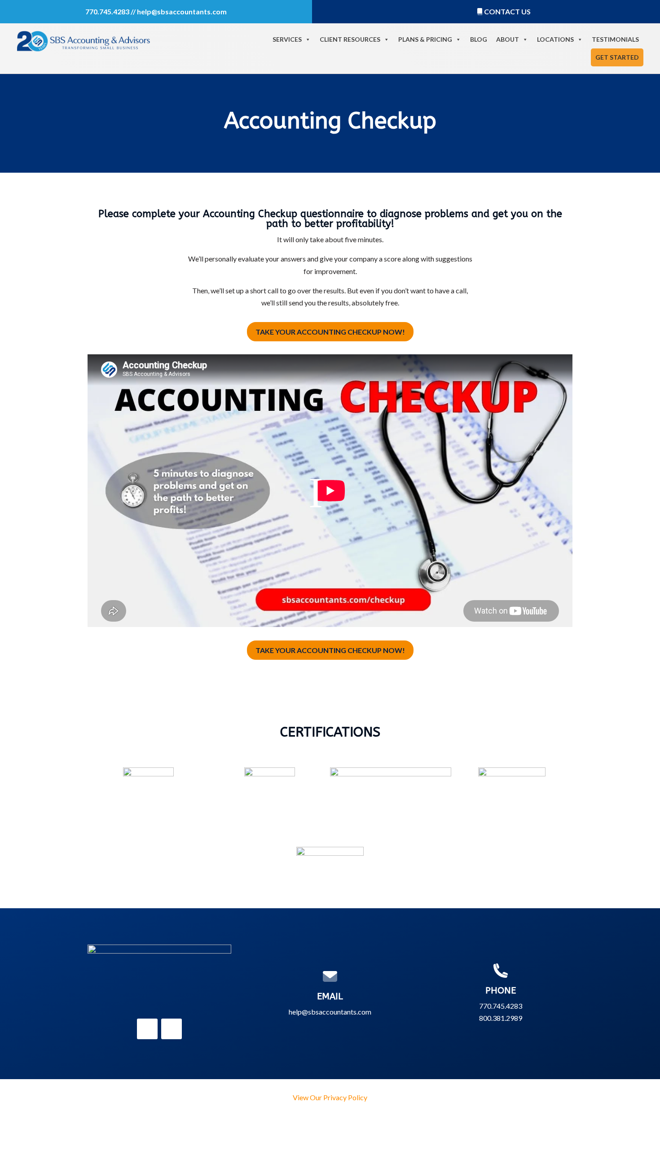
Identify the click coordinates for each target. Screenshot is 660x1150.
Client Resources (350, 39)
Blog (478, 39)
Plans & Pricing (425, 39)
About (507, 39)
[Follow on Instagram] (171, 1029)
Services (287, 39)
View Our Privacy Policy (330, 1097)
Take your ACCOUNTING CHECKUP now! (330, 331)
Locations (555, 39)
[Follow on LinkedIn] (147, 1029)
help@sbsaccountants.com (182, 11)
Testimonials (615, 39)
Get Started (617, 57)
